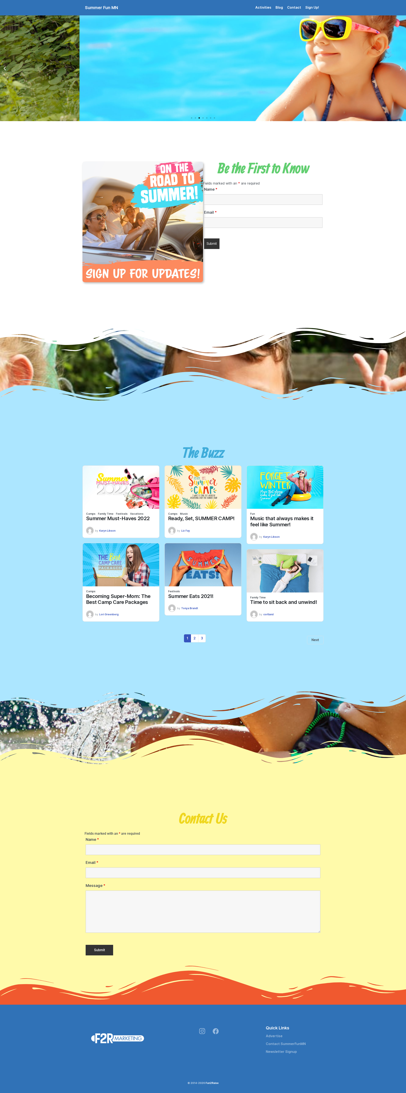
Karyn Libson (107, 530)
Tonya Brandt (189, 608)
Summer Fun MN (101, 7)
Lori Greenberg (109, 614)
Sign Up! (312, 7)
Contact (294, 7)
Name (210, 189)
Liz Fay (185, 530)
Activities (263, 7)
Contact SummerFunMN (286, 1044)
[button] (4, 68)
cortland (268, 614)
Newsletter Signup (281, 1052)
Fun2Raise (212, 1083)
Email (210, 212)
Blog (279, 7)
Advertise (274, 1036)
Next (315, 640)
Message (95, 886)
